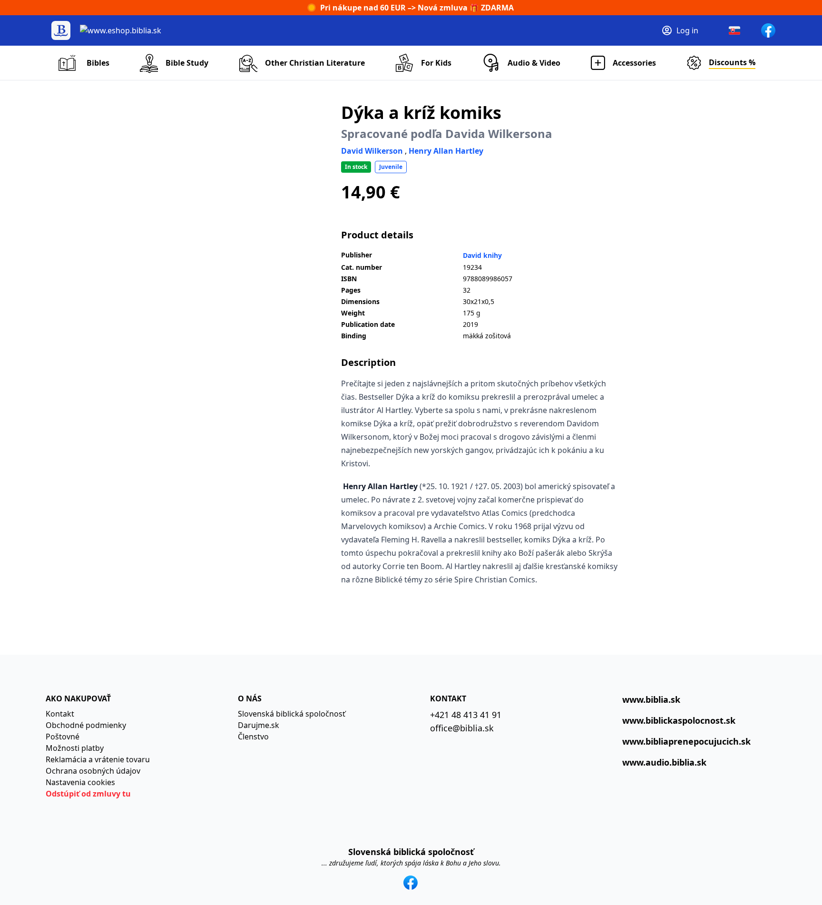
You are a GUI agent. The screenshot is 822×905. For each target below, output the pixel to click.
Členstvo (253, 736)
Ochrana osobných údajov (93, 771)
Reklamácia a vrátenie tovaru (98, 759)
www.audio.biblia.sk (664, 762)
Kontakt (60, 713)
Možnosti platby (75, 748)
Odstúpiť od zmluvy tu (88, 793)
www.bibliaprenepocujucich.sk (686, 741)
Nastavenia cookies (80, 782)
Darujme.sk (258, 725)
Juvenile (390, 167)
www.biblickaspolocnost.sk (678, 720)
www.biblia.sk (651, 699)
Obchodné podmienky (86, 725)
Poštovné (62, 736)
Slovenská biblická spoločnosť (291, 713)
